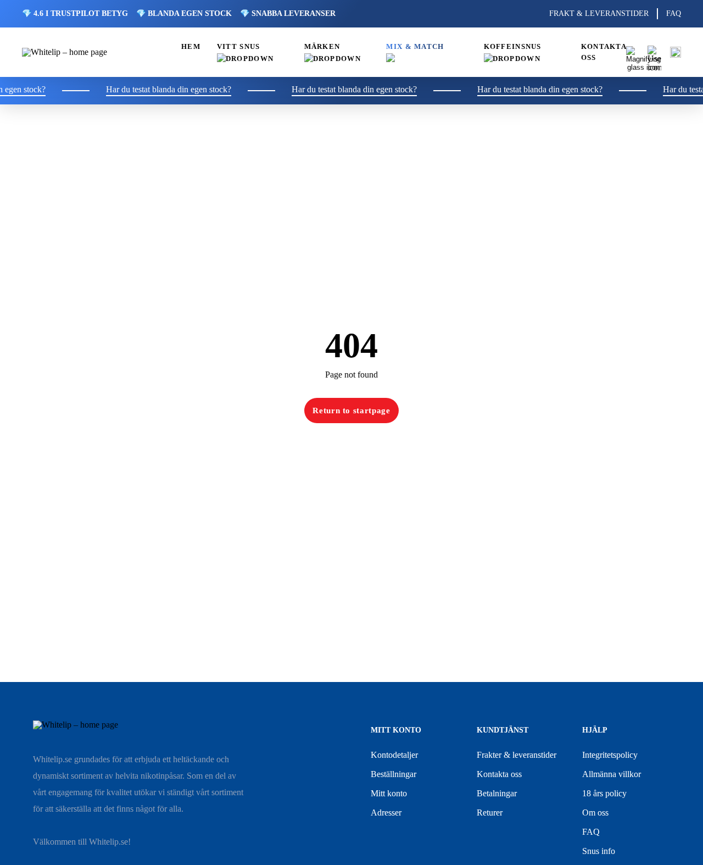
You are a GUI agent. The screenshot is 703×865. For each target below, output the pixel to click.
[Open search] (632, 52)
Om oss (595, 812)
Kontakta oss (499, 774)
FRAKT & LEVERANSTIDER (599, 13)
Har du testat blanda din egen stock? (159, 89)
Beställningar (393, 774)
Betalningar (497, 793)
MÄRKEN (322, 47)
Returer (490, 812)
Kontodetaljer (394, 754)
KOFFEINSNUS (513, 47)
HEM (190, 47)
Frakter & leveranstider (516, 754)
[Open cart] (675, 52)
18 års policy (604, 793)
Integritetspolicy (610, 754)
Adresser (386, 812)
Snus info (598, 851)
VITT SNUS (238, 47)
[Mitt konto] (654, 52)
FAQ (673, 13)
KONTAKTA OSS (603, 52)
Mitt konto (389, 793)
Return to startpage (351, 410)
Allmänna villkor (611, 774)
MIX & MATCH (415, 47)
